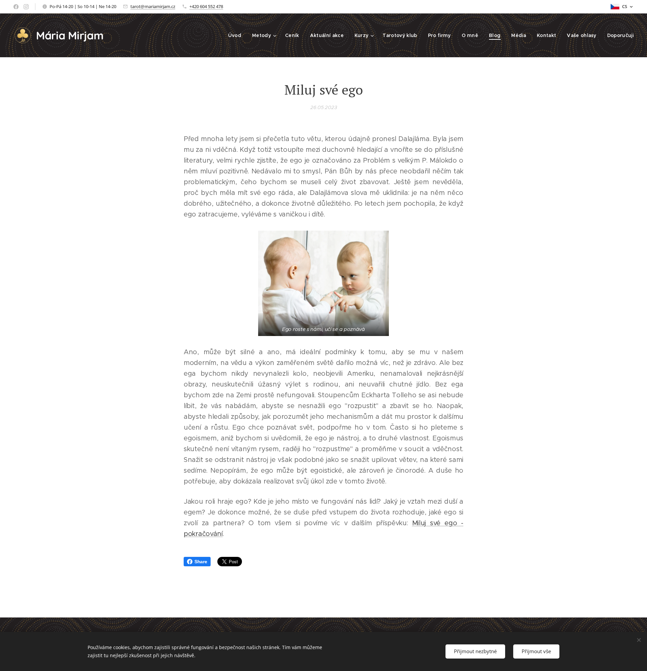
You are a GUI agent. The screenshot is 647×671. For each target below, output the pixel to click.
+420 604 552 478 (206, 6)
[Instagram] (26, 6)
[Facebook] (16, 6)
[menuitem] (236, 35)
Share (200, 561)
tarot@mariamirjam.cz (152, 6)
